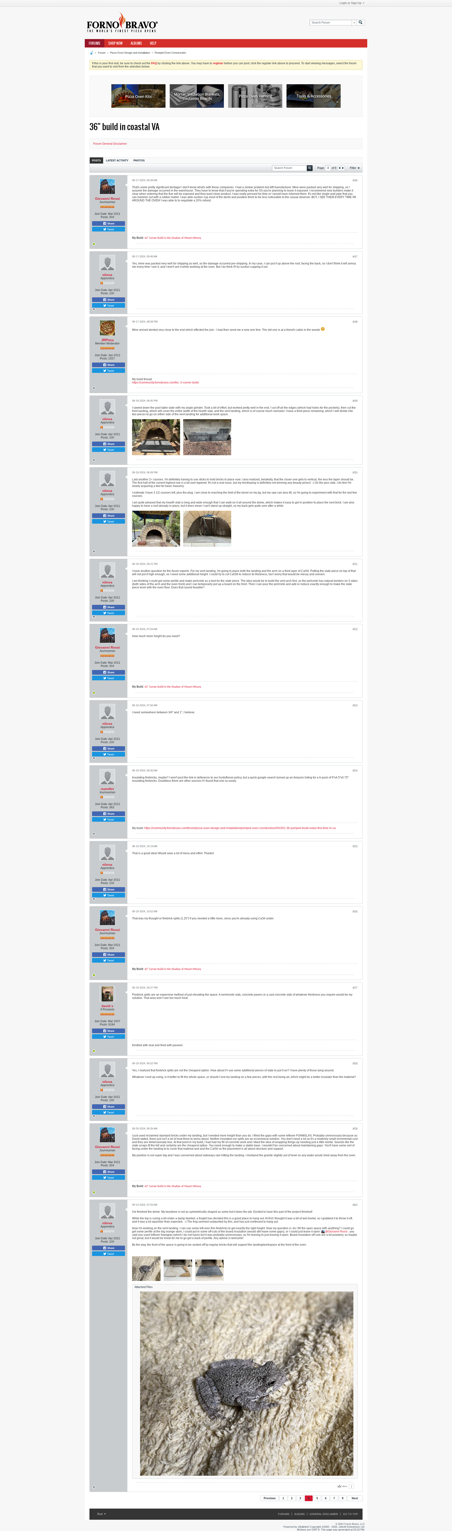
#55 (355, 846)
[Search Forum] (360, 23)
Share (110, 223)
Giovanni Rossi (107, 198)
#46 (355, 180)
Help (153, 43)
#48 (355, 321)
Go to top (350, 1514)
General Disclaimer (324, 1514)
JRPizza (107, 340)
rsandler (107, 789)
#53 (355, 705)
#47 (355, 256)
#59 (355, 1128)
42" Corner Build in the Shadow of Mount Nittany (173, 238)
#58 (355, 1063)
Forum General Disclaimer (110, 143)
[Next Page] (342, 168)
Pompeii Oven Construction (170, 52)
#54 (355, 770)
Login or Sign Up (350, 3)
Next (355, 1498)
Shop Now (115, 43)
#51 (355, 564)
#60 (355, 1205)
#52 (355, 629)
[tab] (96, 160)
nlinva (107, 275)
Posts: (105, 217)
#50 (355, 472)
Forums (94, 43)
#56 (355, 911)
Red (100, 1514)
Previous (270, 1498)
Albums (136, 43)
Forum (101, 52)
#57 (355, 987)
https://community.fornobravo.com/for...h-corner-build (165, 382)
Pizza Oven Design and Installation (130, 52)
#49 (355, 401)
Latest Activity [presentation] (117, 160)
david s (107, 1006)
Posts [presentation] (96, 160)
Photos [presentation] (139, 160)
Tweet (110, 229)
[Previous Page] (339, 168)
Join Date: (100, 213)
